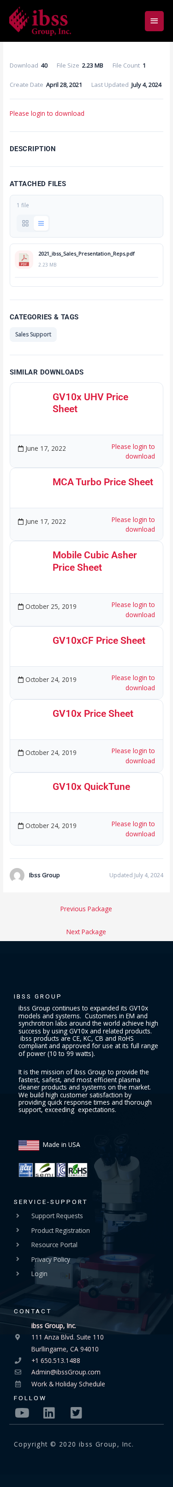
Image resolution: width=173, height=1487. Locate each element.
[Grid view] (25, 223)
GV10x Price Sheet (93, 713)
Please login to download (47, 113)
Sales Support (33, 334)
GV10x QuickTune (91, 786)
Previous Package (86, 908)
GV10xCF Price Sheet (99, 640)
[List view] (41, 223)
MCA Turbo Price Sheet (103, 482)
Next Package (86, 931)
